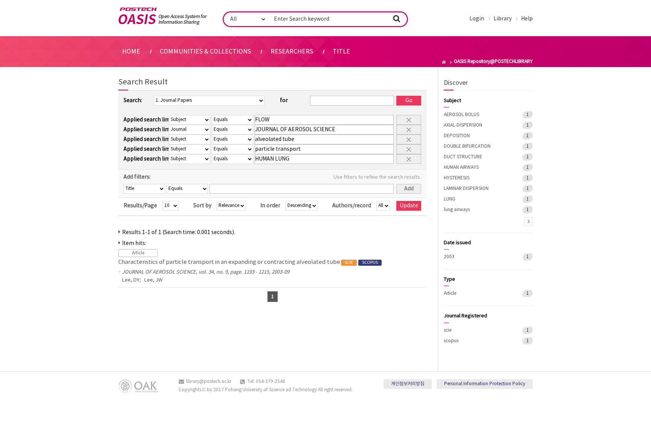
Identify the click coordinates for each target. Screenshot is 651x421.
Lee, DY (130, 280)
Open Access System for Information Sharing (162, 16)
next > (528, 221)
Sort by (202, 206)
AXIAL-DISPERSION (463, 125)
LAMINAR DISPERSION (466, 188)
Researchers (291, 51)
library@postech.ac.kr (208, 381)
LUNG (449, 199)
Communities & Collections (205, 51)
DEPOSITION (457, 135)
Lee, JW (153, 280)
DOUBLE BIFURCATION (467, 146)
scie (447, 330)
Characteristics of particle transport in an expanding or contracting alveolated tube (248, 262)
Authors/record (351, 206)
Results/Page (140, 206)
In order (270, 206)
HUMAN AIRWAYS (461, 167)
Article (450, 293)
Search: (133, 101)
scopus (451, 340)
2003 (449, 256)
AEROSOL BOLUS (461, 114)
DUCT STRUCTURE (463, 157)
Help (527, 19)
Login (476, 19)
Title (341, 51)
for (284, 101)
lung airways (457, 209)
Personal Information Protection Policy (484, 383)
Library (503, 19)
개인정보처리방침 (407, 383)
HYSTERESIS (456, 178)
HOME (131, 51)
